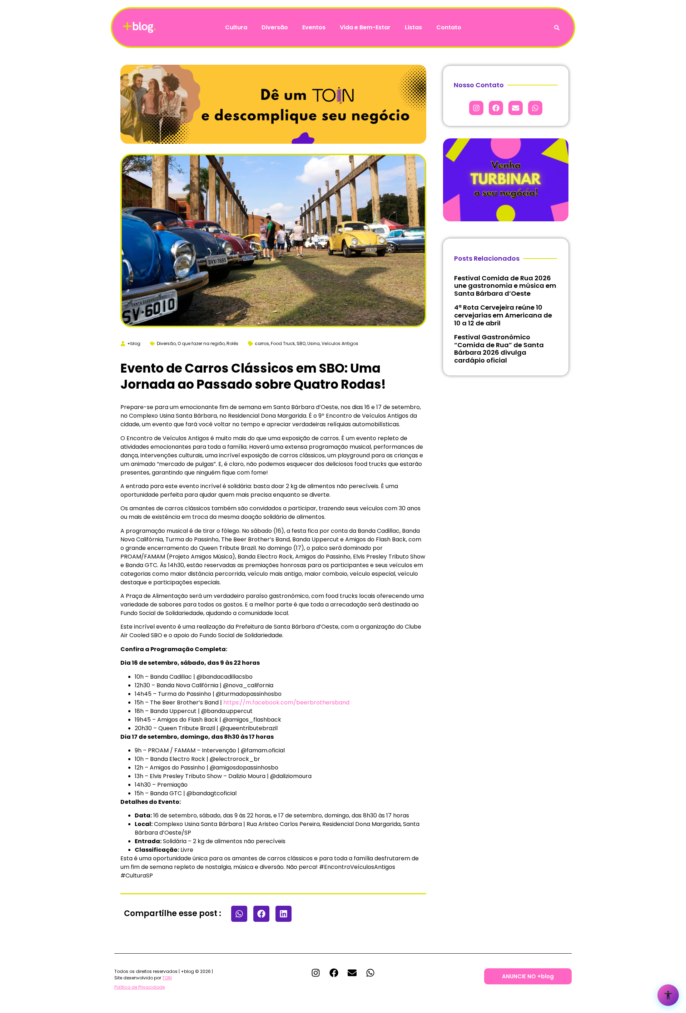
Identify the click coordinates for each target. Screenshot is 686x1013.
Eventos (313, 27)
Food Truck (283, 343)
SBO (301, 343)
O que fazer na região (201, 343)
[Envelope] (515, 108)
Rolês (232, 343)
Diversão (275, 27)
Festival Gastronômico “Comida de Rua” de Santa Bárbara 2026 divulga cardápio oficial (499, 349)
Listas (413, 27)
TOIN (167, 978)
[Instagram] (476, 108)
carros (262, 343)
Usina (313, 343)
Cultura (236, 27)
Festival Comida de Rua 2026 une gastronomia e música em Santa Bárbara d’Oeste (505, 286)
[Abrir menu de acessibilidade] (668, 995)
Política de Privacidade (139, 987)
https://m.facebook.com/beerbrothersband (286, 702)
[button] (239, 914)
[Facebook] (496, 108)
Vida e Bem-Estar (365, 27)
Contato (448, 27)
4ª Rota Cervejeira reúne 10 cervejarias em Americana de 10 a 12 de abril (503, 315)
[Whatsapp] (535, 108)
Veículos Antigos (340, 343)
